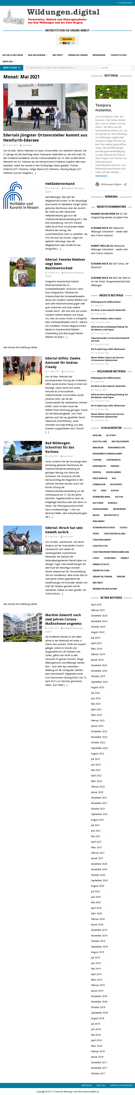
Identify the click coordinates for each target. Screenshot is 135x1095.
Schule (123, 527)
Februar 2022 (98, 786)
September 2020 (99, 880)
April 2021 (96, 841)
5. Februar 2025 (99, 314)
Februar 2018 (98, 1051)
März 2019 (96, 979)
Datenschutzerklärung (121, 1085)
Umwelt (125, 558)
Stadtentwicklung (114, 534)
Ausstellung (100, 441)
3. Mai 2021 (53, 628)
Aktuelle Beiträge (12, 55)
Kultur (119, 497)
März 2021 (96, 847)
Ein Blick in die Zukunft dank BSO (108, 310)
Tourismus (110, 558)
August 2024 (97, 632)
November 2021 (99, 803)
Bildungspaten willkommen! (106, 302)
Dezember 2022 (99, 731)
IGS (94, 490)
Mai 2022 (96, 770)
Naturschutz (111, 515)
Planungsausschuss (104, 527)
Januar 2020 (97, 924)
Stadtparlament (102, 540)
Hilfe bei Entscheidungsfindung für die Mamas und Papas (109, 328)
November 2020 (99, 869)
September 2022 (99, 748)
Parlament (99, 521)
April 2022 (96, 775)
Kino (103, 490)
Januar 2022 (97, 792)
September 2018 (99, 1012)
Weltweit (98, 583)
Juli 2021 (95, 825)
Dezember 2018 (99, 996)
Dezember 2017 (99, 1062)
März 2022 (96, 781)
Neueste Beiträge (111, 295)
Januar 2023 (97, 726)
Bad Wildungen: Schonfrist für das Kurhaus (59, 447)
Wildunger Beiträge (111, 371)
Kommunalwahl (101, 497)
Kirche (115, 490)
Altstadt (111, 435)
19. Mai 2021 (54, 188)
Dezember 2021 (99, 797)
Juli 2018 (95, 1023)
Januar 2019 (97, 990)
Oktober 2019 (98, 941)
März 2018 (96, 1046)
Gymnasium (99, 484)
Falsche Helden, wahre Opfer (106, 318)
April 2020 (96, 908)
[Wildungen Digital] (51, 23)
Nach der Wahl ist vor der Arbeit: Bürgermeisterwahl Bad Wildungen (110, 282)
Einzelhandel (113, 472)
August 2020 (97, 886)
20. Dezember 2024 (101, 333)
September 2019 (99, 946)
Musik (96, 515)
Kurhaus (112, 503)
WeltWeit (58, 55)
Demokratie (99, 466)
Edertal (97, 472)
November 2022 (99, 737)
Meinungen (99, 55)
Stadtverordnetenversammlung (111, 552)
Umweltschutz (101, 564)
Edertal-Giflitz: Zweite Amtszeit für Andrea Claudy (62, 362)
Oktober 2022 (98, 742)
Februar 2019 (98, 985)
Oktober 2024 (98, 626)
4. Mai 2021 (53, 456)
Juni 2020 (96, 897)
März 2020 (96, 913)
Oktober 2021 (98, 808)
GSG (114, 478)
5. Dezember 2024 (101, 353)
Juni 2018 (96, 1029)
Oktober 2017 (98, 1073)
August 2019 (97, 952)
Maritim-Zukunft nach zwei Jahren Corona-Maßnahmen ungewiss (63, 619)
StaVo (96, 558)
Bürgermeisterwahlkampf (107, 454)
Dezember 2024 (99, 615)
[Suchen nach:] (115, 67)
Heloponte (116, 484)
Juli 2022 (95, 759)
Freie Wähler (100, 478)
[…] (34, 173)
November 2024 (99, 621)
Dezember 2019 (99, 930)
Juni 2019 (96, 963)
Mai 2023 (96, 704)
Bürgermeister (116, 447)
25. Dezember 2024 (101, 322)
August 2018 (97, 1018)
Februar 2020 (98, 919)
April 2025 (96, 604)
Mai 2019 (96, 968)
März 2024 (96, 648)
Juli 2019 (95, 957)
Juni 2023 (96, 698)
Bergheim (98, 447)
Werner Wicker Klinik (105, 589)
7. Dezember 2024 (101, 344)
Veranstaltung (101, 570)
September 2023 (99, 682)
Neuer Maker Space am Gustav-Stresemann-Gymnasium (108, 359)
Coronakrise (113, 460)
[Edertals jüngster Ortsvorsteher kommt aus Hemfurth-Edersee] (45, 107)
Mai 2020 (96, 902)
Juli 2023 (95, 693)
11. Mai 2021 (54, 371)
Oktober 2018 (98, 1007)
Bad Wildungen (36, 55)
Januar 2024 (97, 659)
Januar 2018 (97, 1057)
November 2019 (99, 935)
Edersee (115, 466)
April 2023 (96, 709)
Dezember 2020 (99, 864)
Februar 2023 (98, 720)
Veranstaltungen (78, 55)
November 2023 (99, 670)
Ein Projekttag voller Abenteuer (108, 349)
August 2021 (97, 819)
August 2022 (97, 753)
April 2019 (96, 974)
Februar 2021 (98, 853)
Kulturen (98, 503)
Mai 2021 (96, 836)
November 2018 (99, 1001)
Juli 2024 (95, 637)
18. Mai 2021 (54, 272)
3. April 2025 (98, 306)
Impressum (87, 1085)
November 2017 (99, 1068)
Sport (96, 534)
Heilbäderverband (60, 184)
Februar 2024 (98, 654)
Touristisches (118, 55)
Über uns (8, 61)
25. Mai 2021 (12, 145)
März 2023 (96, 715)
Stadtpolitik (100, 546)
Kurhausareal (100, 509)
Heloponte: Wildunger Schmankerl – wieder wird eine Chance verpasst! (109, 232)
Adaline (97, 435)
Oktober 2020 (98, 875)
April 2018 (96, 1040)
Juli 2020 (95, 891)
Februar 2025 (98, 610)
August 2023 (97, 687)
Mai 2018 (96, 1035)
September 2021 (99, 814)
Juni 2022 (96, 764)
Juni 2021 (96, 830)
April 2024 (96, 643)
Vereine (121, 576)
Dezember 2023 (99, 665)
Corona (97, 460)
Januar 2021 (97, 858)
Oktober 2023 (98, 676)
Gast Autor (27, 145)
